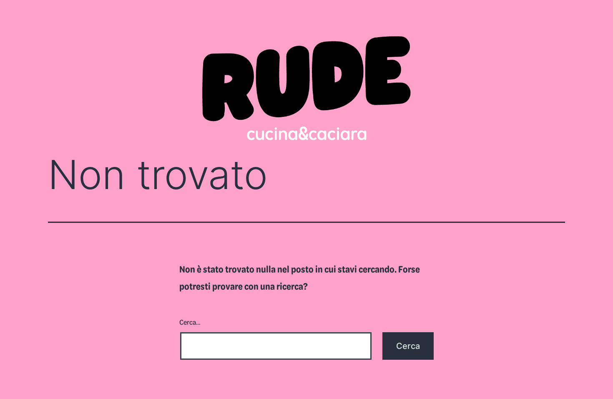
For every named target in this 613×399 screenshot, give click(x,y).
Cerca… (190, 321)
